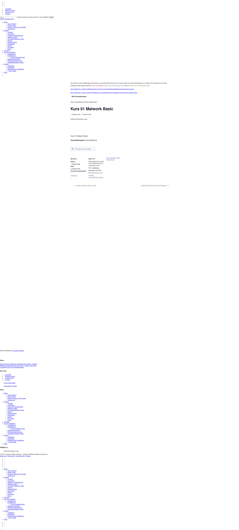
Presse (9, 420)
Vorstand (10, 403)
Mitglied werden (10, 376)
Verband (6, 402)
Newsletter (10, 418)
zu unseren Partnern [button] (18, 350)
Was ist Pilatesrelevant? (18, 428)
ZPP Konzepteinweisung (14, 432)
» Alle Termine (11, 442)
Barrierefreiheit (20, 456)
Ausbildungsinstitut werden (15, 433)
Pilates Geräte (11, 397)
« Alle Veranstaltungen (79, 96)
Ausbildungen (11, 425)
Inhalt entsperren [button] (111, 158)
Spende (9, 417)
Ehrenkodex (11, 415)
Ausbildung (10, 437)
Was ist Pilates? (12, 395)
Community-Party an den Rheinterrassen (12, 367)
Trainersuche (11, 400)
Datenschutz (11, 456)
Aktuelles (6, 422)
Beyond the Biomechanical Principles (154, 185)
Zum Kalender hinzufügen (83, 149)
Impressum (3, 456)
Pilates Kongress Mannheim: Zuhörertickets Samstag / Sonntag (18, 364)
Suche (51, 17)
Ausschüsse (10, 405)
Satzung (9, 412)
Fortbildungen (11, 427)
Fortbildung (74, 175)
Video (5, 444)
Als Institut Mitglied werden (15, 410)
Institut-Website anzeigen (96, 177)
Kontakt (7, 380)
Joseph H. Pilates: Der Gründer (16, 398)
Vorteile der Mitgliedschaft (15, 407)
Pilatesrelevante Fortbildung (15, 440)
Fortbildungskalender (13, 430)
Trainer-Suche (9, 378)
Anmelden (8, 374)
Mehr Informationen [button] (113, 159)
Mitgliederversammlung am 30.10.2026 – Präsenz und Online (18, 365)
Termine (6, 435)
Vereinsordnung (12, 413)
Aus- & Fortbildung (9, 423)
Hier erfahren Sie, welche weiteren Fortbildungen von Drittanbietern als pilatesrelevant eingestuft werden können (104, 92)
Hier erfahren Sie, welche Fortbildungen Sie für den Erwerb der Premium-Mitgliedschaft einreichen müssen (102, 89)
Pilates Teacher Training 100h (86, 185)
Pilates (6, 393)
